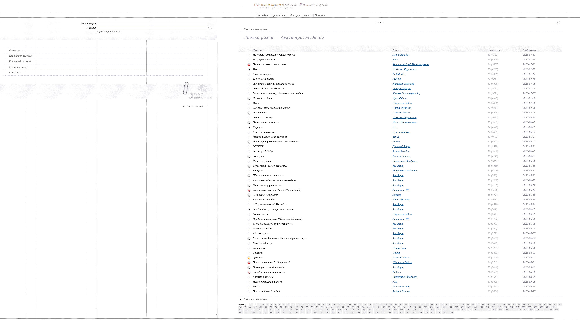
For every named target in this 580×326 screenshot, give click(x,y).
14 (308, 304)
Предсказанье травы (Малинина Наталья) (277, 218)
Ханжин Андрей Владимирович (411, 64)
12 (298, 304)
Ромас (396, 141)
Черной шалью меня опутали (270, 136)
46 (473, 304)
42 (452, 304)
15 (313, 304)
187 (321, 312)
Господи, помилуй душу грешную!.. (273, 223)
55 (519, 304)
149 (408, 309)
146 (389, 309)
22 (349, 304)
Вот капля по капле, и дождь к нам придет (278, 93)
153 (432, 309)
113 (505, 307)
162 (488, 309)
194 (364, 312)
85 (348, 307)
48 (483, 304)
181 (284, 312)
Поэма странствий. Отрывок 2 (271, 262)
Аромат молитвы (263, 276)
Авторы (295, 15)
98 (414, 307)
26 (370, 304)
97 (409, 307)
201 (408, 312)
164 (500, 309)
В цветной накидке (264, 199)
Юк (395, 127)
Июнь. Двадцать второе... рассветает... (277, 141)
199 (395, 312)
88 (363, 307)
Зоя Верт (398, 165)
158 (463, 309)
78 (312, 307)
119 (541, 307)
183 (296, 312)
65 (245, 307)
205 (432, 312)
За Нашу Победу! (263, 151)
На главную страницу (192, 106)
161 (482, 309)
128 (277, 309)
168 (525, 309)
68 (260, 307)
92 (384, 307)
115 (517, 307)
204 (426, 312)
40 (442, 304)
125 (259, 309)
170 (538, 309)
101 (431, 307)
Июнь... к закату (262, 117)
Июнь (256, 102)
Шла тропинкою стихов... (268, 175)
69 (265, 307)
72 (281, 307)
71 (276, 307)
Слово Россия (260, 214)
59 (539, 304)
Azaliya (397, 78)
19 (334, 304)
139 (346, 309)
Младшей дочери (262, 243)
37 (426, 304)
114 (511, 307)
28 (380, 304)
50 (493, 304)
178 (265, 312)
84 (342, 307)
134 (315, 309)
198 (389, 312)
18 (329, 304)
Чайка (396, 252)
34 (411, 304)
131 (296, 309)
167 (519, 309)
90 (373, 307)
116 (523, 307)
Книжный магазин (20, 61)
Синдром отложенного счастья (271, 107)
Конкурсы (14, 72)
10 (288, 304)
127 (271, 309)
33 (406, 304)
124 (253, 309)
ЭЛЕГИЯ (258, 146)
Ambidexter (399, 73)
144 (377, 309)
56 (524, 304)
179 (271, 312)
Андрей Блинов (401, 291)
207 (445, 312)
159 (469, 309)
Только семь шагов (263, 78)
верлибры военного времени (269, 271)
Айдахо (397, 194)
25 (365, 304)
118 (535, 307)
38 (432, 304)
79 (317, 307)
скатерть (258, 156)
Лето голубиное (262, 160)
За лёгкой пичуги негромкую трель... (274, 209)
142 (364, 309)
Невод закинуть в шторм (267, 281)
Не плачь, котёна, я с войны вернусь (274, 54)
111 (493, 307)
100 (425, 307)
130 (290, 309)
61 (550, 304)
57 (529, 304)
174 (240, 312)
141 (358, 309)
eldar (395, 59)
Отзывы (320, 15)
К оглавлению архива (256, 29)
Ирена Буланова (402, 107)
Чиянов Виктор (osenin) (406, 93)
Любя (256, 286)
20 (339, 304)
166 (513, 309)
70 (271, 307)
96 (404, 307)
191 (346, 312)
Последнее (262, 15)
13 (303, 304)
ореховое (258, 257)
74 (291, 307)
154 (438, 309)
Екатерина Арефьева (405, 160)
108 (475, 307)
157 (457, 309)
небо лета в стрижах (265, 194)
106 (462, 307)
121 (554, 307)
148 (401, 309)
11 (293, 304)
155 (445, 309)
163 (494, 309)
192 (352, 312)
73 (286, 307)
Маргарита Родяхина (405, 170)
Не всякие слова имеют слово (270, 64)
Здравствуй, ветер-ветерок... (270, 165)
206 (438, 312)
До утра (258, 127)
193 (358, 312)
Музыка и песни (18, 66)
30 (390, 304)
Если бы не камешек (264, 131)
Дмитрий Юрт (401, 146)
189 (333, 312)
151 (420, 309)
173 (556, 309)
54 (514, 304)
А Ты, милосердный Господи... (270, 204)
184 (302, 312)
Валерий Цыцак (402, 88)
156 (451, 309)
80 (322, 307)
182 (290, 312)
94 (394, 307)
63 (560, 304)
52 (503, 304)
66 (250, 307)
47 (478, 304)
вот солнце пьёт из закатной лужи (273, 83)
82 (332, 307)
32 (401, 304)
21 (344, 304)
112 (499, 307)
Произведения (279, 15)
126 (265, 309)
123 (247, 309)
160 (476, 309)
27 (375, 304)
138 (339, 309)
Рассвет (258, 252)
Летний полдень (262, 98)
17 (324, 304)
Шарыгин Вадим (402, 102)
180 (277, 312)
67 (255, 307)
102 (438, 307)
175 (247, 312)
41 (447, 304)
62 (555, 304)
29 (385, 304)
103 (444, 307)
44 (462, 304)
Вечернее (258, 170)
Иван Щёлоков (401, 199)
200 (401, 312)
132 (302, 309)
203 (420, 312)
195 (370, 312)
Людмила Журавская (404, 69)
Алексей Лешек (401, 112)
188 (327, 312)
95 (399, 307)
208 (451, 312)
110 (487, 307)
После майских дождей (266, 291)
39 (437, 304)
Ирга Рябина (400, 98)
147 (395, 309)
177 (259, 312)
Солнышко (259, 247)
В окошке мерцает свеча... (268, 185)
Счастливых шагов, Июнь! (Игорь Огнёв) (277, 189)
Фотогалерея (16, 50)
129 (284, 309)
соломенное (259, 112)
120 (547, 307)
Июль (256, 69)
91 (378, 307)
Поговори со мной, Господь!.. (270, 267)
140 (352, 309)
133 (308, 309)
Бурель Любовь (401, 131)
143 (370, 309)
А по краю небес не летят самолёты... (275, 180)
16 (319, 304)
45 (468, 304)
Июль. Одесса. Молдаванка (269, 88)
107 (469, 307)
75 (296, 307)
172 (550, 309)
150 (414, 309)
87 (358, 307)
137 (333, 309)
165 (507, 309)
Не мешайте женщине (266, 122)
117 (529, 307)
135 (321, 309)
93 (389, 307)
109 (481, 307)
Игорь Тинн (399, 247)
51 (498, 304)
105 (456, 307)
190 (339, 312)
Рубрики (307, 15)
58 (534, 304)
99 (419, 307)
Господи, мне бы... (263, 228)
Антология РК (401, 189)
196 (377, 312)
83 (337, 307)
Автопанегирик (262, 73)
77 (306, 307)
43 (457, 304)
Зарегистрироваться (109, 31)
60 (545, 304)
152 (426, 309)
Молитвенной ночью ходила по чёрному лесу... (280, 238)
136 (327, 309)
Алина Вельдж (401, 54)
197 (383, 312)
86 (353, 307)
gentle (396, 136)
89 (368, 307)
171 (544, 309)
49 (488, 304)
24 (360, 304)
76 (301, 307)
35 (416, 304)
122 (240, 309)
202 (414, 312)
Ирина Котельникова (405, 122)
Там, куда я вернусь (264, 59)
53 (509, 304)
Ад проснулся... (261, 233)
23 (355, 304)
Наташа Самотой (403, 83)
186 (315, 312)
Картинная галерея (20, 55)
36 (421, 304)
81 (327, 307)
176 (253, 312)
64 (240, 307)
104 (450, 307)
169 (531, 309)
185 (308, 312)
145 (383, 309)
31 (396, 304)
